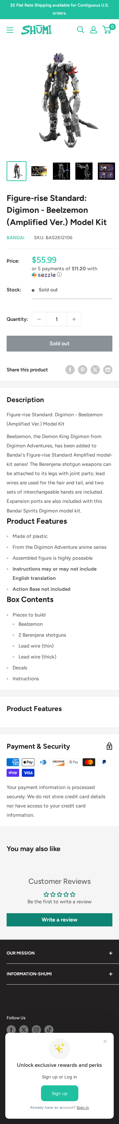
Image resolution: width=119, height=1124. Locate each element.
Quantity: (17, 319)
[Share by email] (107, 369)
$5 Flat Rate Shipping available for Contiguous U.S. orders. (59, 9)
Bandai (15, 238)
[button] (72, 272)
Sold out (59, 343)
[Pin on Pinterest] (82, 369)
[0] (107, 30)
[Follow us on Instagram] (36, 1029)
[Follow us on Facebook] (11, 1029)
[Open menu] (10, 30)
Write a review (59, 920)
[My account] (93, 29)
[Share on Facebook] (70, 369)
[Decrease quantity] (39, 319)
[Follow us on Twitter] (23, 1029)
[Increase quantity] (74, 319)
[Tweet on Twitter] (95, 369)
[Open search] (80, 29)
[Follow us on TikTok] (49, 1029)
